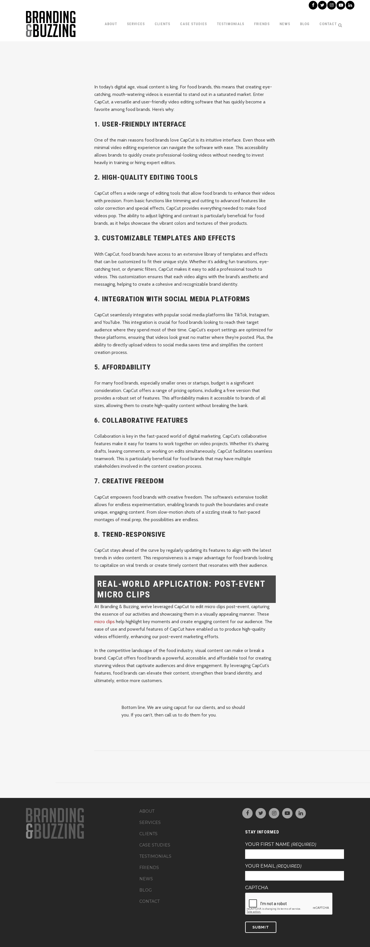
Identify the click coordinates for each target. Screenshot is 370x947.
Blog (145, 890)
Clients (148, 833)
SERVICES (150, 822)
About (146, 811)
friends (149, 867)
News (146, 878)
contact (149, 901)
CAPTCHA (256, 887)
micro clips (104, 621)
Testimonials (155, 856)
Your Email (273, 866)
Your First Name (280, 844)
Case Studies (154, 845)
